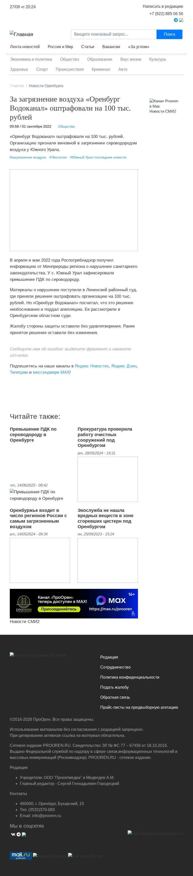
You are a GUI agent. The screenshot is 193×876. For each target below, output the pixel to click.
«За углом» (138, 47)
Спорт (42, 69)
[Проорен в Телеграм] (176, 20)
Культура (157, 59)
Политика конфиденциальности (129, 677)
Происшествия (70, 69)
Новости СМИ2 (24, 621)
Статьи (87, 47)
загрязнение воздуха (29, 157)
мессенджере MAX (51, 372)
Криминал (101, 69)
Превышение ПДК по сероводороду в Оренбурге (33, 434)
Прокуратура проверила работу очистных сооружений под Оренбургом (105, 437)
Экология (59, 157)
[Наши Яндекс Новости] (15, 382)
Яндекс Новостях (92, 365)
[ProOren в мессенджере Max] (74, 603)
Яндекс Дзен (123, 365)
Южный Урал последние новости (99, 157)
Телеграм (19, 372)
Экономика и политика (31, 59)
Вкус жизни (130, 59)
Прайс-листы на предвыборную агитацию (139, 707)
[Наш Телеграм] (18, 834)
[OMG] (155, 835)
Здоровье (19, 69)
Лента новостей (25, 47)
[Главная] (21, 34)
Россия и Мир (60, 47)
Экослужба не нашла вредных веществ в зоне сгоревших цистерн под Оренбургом (105, 518)
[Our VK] (12, 834)
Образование (99, 59)
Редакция (109, 657)
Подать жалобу (114, 687)
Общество (69, 59)
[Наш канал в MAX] (23, 382)
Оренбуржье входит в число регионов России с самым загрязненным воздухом (38, 518)
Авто (122, 69)
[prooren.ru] (51, 657)
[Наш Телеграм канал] (19, 382)
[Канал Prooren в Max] (164, 104)
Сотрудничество (115, 667)
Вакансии (111, 47)
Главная (17, 86)
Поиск (169, 34)
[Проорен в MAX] (181, 20)
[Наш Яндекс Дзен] (12, 382)
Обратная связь (115, 697)
